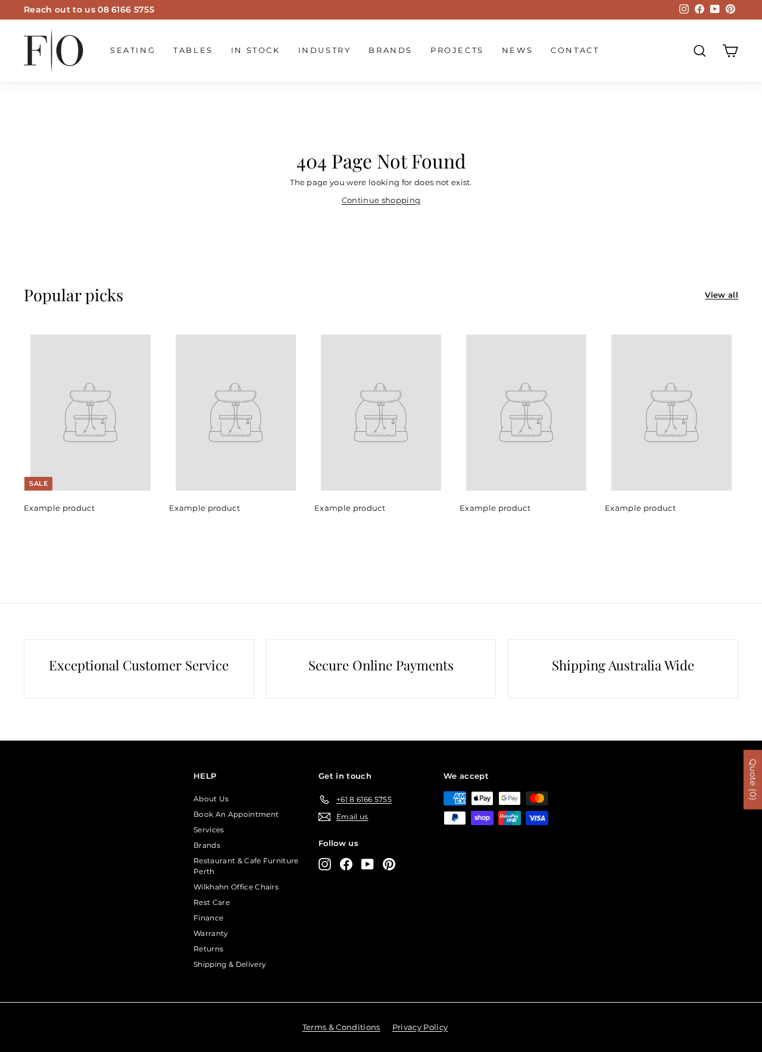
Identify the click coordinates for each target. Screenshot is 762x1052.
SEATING (132, 50)
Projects (457, 50)
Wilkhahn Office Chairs (236, 886)
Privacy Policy (420, 1027)
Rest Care (211, 902)
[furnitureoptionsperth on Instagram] (324, 864)
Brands (390, 50)
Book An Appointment (236, 814)
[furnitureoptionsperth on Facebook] (346, 864)
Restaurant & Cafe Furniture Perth (246, 866)
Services (208, 829)
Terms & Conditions (341, 1027)
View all (721, 294)
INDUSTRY (324, 50)
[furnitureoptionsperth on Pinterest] (389, 864)
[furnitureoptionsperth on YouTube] (367, 864)
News (517, 50)
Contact (575, 50)
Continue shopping (381, 200)
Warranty (211, 933)
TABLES (193, 50)
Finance (208, 917)
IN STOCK (255, 50)
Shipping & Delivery (229, 964)
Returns (208, 948)
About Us (211, 798)
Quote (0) (753, 780)
